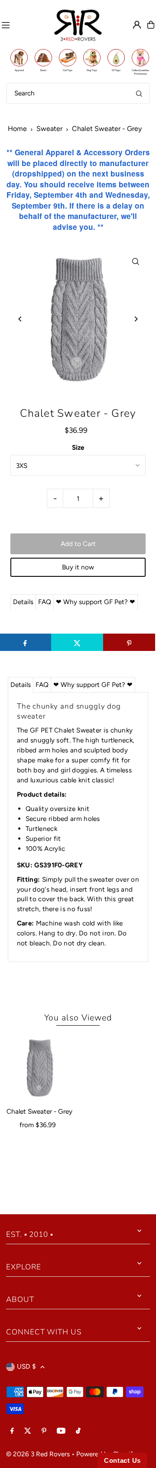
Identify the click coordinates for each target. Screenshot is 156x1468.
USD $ (26, 1366)
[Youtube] (61, 1431)
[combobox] (78, 93)
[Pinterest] (44, 1431)
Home (17, 128)
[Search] (139, 93)
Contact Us (122, 1460)
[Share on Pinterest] (129, 642)
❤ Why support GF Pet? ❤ (95, 602)
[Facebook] (12, 1431)
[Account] (137, 25)
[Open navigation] (24, 24)
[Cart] (150, 25)
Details (23, 602)
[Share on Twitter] (77, 642)
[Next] (136, 319)
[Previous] (20, 319)
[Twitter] (27, 1431)
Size (78, 447)
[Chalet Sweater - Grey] (39, 1067)
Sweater (49, 128)
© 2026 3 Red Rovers (38, 1454)
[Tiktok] (78, 1431)
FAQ (44, 602)
